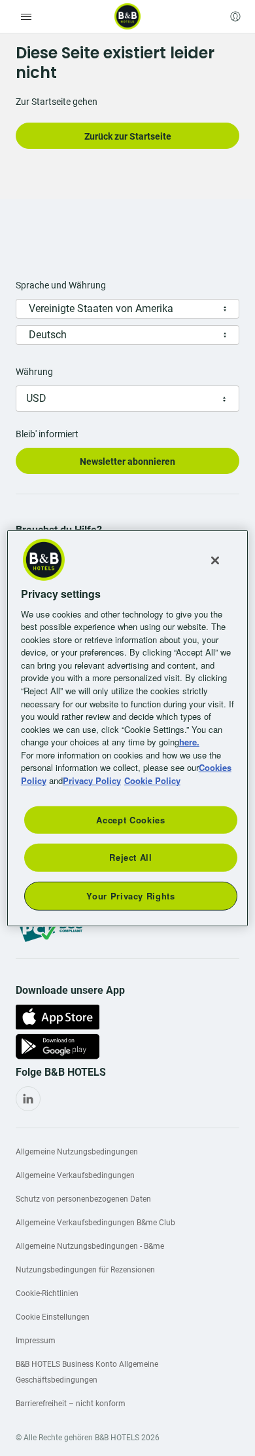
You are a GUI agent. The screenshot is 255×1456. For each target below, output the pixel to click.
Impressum (36, 1340)
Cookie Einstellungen (53, 1317)
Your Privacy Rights (130, 895)
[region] (128, 727)
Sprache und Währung (61, 285)
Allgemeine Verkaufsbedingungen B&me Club (95, 1222)
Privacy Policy (92, 780)
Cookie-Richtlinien (47, 1293)
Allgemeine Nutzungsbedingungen (77, 1151)
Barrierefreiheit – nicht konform (71, 1403)
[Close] (215, 559)
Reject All (130, 857)
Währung (34, 371)
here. (189, 742)
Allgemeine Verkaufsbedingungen (75, 1175)
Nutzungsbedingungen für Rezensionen (85, 1269)
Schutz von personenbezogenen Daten (83, 1199)
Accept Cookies (130, 820)
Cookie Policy (152, 780)
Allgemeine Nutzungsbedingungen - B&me (90, 1246)
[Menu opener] (26, 16)
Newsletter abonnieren (127, 461)
